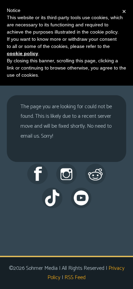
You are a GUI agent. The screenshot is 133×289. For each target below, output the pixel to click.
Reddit (95, 174)
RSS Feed (75, 277)
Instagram (66, 174)
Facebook (37, 174)
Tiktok (52, 198)
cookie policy (22, 53)
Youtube (81, 198)
